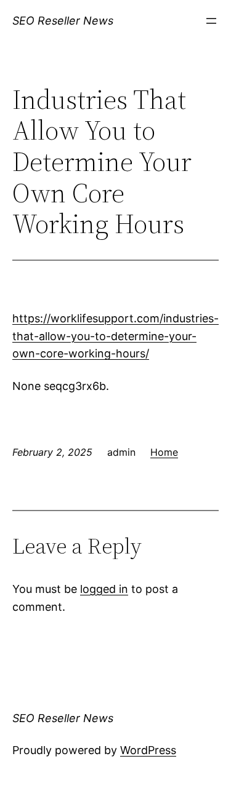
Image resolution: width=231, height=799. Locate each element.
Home (164, 452)
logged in (104, 588)
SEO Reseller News (62, 20)
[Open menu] (211, 21)
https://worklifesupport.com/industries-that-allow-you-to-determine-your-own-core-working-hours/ (115, 336)
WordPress (148, 750)
